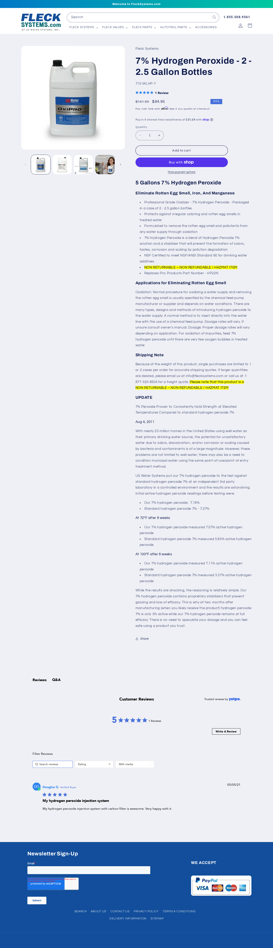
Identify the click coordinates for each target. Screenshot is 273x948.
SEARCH (80, 911)
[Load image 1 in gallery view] (40, 164)
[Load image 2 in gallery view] (62, 164)
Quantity (141, 127)
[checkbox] (135, 764)
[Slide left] (25, 164)
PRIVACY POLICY (146, 911)
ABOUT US (98, 911)
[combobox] (143, 17)
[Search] (214, 17)
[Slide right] (120, 164)
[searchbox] (53, 764)
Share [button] (144, 638)
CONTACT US (120, 911)
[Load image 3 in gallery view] (83, 164)
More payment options (181, 172)
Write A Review (226, 731)
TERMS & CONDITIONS (179, 911)
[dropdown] (94, 764)
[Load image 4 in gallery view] (105, 164)
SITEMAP (156, 918)
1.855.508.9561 (236, 17)
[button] (83, 27)
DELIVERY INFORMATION (127, 918)
